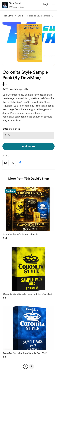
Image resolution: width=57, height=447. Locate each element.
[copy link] (5, 163)
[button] (53, 5)
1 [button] (25, 366)
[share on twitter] (13, 163)
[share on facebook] (20, 163)
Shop (20, 15)
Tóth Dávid (15, 3)
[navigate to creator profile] (5, 5)
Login (46, 4)
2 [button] (31, 366)
